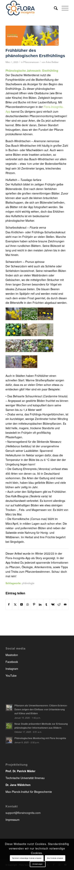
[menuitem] (54, 8)
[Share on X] (21, 604)
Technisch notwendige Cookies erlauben (27, 858)
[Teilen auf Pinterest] (34, 604)
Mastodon (12, 655)
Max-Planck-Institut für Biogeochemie (29, 792)
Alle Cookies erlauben (55, 858)
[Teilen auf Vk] (53, 604)
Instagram (12, 669)
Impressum (13, 820)
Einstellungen (37, 864)
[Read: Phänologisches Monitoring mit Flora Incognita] (9, 740)
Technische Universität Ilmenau (25, 778)
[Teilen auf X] (15, 604)
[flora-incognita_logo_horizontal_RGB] (31, 8)
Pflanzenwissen (31, 62)
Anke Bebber (52, 62)
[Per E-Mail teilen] (65, 604)
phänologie (28, 583)
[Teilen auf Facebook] (9, 604)
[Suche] (54, 8)
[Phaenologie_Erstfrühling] (32, 36)
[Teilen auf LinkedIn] (40, 604)
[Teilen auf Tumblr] (46, 604)
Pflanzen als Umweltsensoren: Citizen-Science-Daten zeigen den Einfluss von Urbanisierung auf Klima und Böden (40, 709)
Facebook (12, 662)
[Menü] (63, 8)
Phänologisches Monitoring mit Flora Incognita (40, 738)
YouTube (11, 675)
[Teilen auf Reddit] (59, 604)
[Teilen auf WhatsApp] (28, 604)
